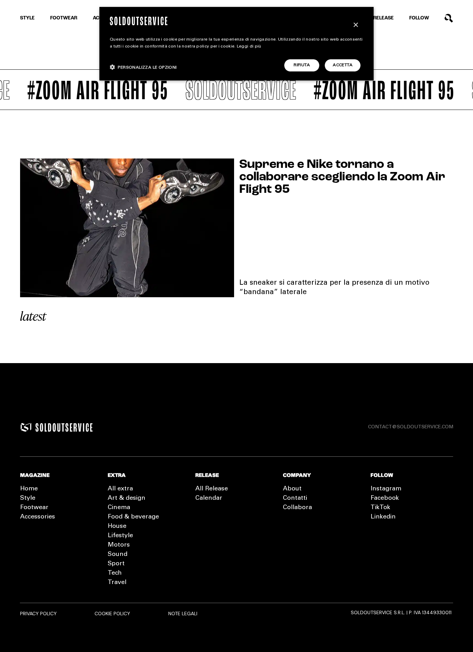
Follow (419, 18)
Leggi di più (249, 46)
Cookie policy (112, 613)
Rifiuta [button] (302, 65)
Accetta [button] (342, 65)
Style (27, 18)
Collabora (297, 508)
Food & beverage (133, 517)
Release (383, 18)
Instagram (386, 489)
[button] (143, 67)
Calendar (208, 498)
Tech (115, 573)
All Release (211, 489)
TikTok (380, 508)
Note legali (182, 613)
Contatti (295, 498)
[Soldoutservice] (26, 427)
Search (449, 18)
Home (29, 489)
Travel (117, 583)
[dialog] (236, 43)
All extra (120, 489)
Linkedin (383, 517)
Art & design (126, 498)
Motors (119, 545)
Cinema (119, 508)
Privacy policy (38, 613)
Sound (117, 554)
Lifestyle (120, 536)
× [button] (355, 25)
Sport (116, 564)
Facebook (385, 498)
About (292, 489)
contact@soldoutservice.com (410, 427)
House (117, 526)
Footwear (63, 18)
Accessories (37, 517)
